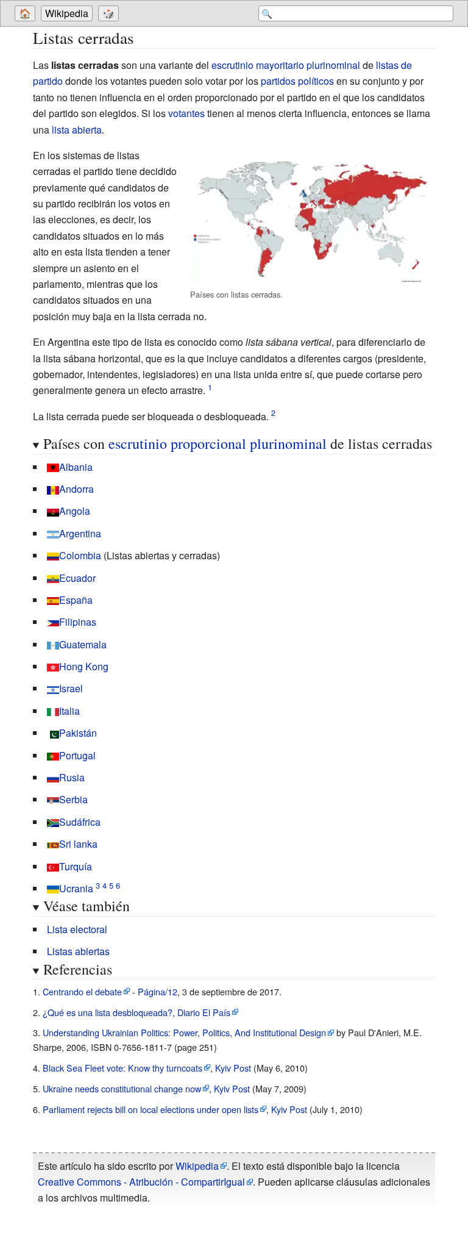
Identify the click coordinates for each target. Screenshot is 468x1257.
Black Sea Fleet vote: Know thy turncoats (122, 1067)
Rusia (72, 777)
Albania (76, 467)
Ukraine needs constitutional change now (122, 1088)
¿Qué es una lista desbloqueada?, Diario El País (136, 1012)
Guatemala (83, 644)
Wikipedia (66, 13)
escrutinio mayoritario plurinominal (285, 65)
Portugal (77, 755)
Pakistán (78, 733)
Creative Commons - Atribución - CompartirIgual (141, 1182)
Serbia (73, 799)
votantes (186, 113)
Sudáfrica (80, 822)
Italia (69, 711)
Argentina (80, 533)
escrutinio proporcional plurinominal (217, 443)
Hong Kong (83, 666)
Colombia (80, 555)
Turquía (75, 866)
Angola (74, 511)
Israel (71, 688)
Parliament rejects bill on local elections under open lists (150, 1109)
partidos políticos (297, 81)
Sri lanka (78, 844)
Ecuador (77, 578)
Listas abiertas (78, 951)
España (76, 600)
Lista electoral (77, 929)
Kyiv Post (233, 1067)
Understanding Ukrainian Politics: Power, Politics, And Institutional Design (184, 1032)
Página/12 (157, 991)
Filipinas (77, 622)
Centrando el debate (82, 991)
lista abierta (77, 130)
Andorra (76, 489)
